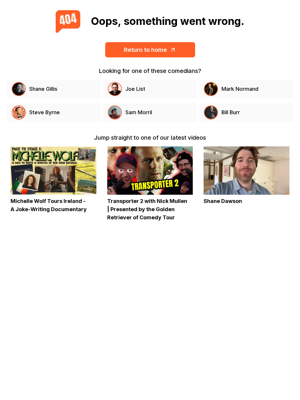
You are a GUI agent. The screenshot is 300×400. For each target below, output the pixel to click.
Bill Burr (230, 112)
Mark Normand (239, 89)
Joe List (135, 89)
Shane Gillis (43, 89)
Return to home (145, 49)
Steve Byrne (44, 112)
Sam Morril (138, 112)
